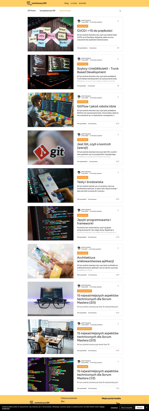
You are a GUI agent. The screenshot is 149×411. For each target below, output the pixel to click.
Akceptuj (139, 408)
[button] (120, 11)
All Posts (32, 11)
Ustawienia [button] (114, 408)
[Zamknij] (146, 407)
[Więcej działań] (119, 21)
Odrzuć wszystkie (126, 408)
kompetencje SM (47, 11)
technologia (65, 11)
